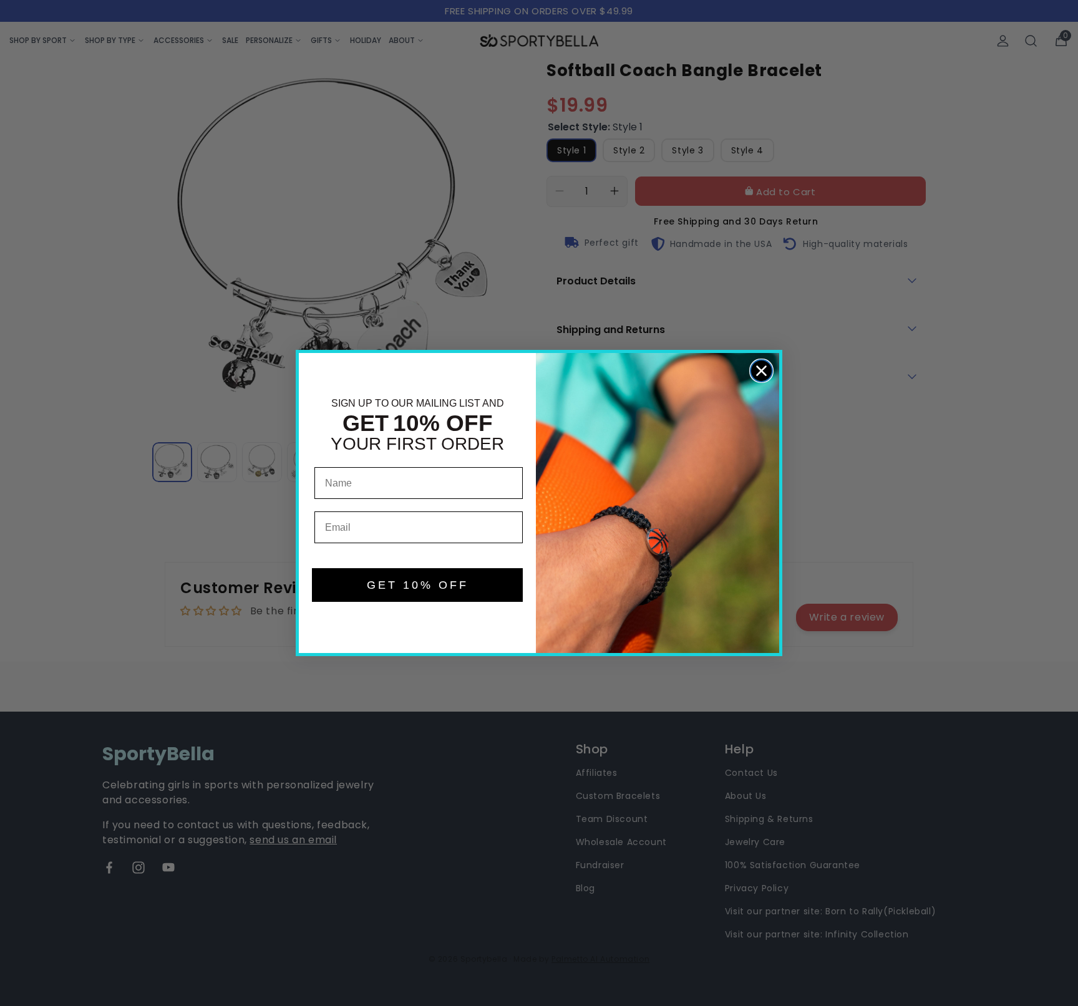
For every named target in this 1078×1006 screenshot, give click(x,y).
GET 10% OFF (418, 585)
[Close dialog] (761, 371)
